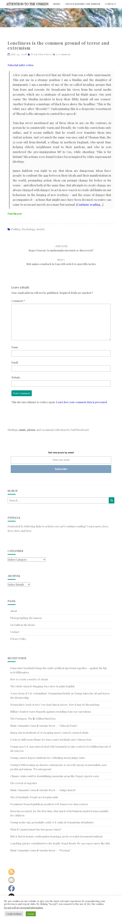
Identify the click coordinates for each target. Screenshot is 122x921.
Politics (15, 229)
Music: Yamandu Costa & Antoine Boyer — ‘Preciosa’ (40, 850)
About (13, 611)
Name (14, 347)
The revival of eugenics (23, 783)
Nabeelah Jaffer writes (20, 65)
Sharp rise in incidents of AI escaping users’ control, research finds (49, 732)
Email (14, 362)
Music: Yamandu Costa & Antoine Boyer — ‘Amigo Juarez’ (43, 790)
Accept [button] (31, 913)
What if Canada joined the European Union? (35, 829)
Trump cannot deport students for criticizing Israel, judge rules (47, 757)
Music (57, 4)
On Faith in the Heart (22, 625)
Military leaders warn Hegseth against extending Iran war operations (50, 711)
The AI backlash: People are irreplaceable (34, 797)
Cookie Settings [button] (14, 913)
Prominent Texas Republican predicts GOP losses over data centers (49, 804)
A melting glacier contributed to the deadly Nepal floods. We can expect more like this (60, 843)
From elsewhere (41, 54)
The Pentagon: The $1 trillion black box (33, 718)
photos (31, 429)
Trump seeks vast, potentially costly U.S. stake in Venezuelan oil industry (52, 822)
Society (41, 229)
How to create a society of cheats (29, 679)
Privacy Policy (18, 638)
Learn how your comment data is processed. (82, 402)
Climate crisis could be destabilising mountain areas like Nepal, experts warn (54, 776)
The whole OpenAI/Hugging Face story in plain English (42, 686)
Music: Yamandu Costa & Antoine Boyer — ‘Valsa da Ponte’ (43, 725)
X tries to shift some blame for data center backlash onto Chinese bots (50, 739)
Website (15, 377)
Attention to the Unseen (27, 4)
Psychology (28, 229)
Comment (18, 301)
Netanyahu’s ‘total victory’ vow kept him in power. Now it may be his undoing (54, 704)
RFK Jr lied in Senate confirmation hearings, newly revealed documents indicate (56, 836)
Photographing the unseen (82, 4)
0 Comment (63, 54)
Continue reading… (89, 204)
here (105, 526)
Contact (110, 4)
